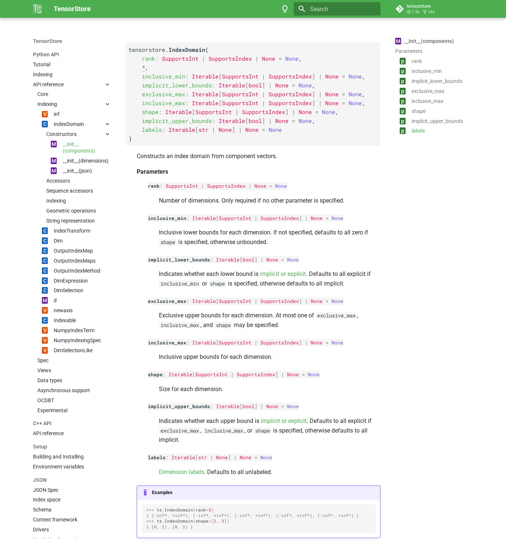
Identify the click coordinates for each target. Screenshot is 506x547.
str (202, 457)
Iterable (204, 218)
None (260, 186)
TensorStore (47, 41)
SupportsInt (182, 186)
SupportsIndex (226, 186)
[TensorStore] (37, 8)
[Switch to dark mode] (284, 8)
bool (248, 259)
